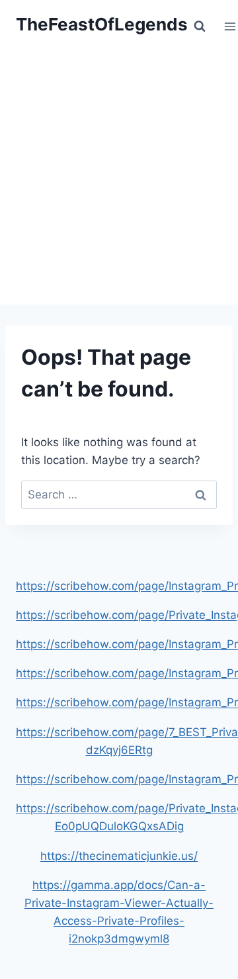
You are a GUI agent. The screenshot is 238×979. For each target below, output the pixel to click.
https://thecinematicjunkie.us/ (119, 855)
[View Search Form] (200, 26)
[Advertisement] (119, 179)
